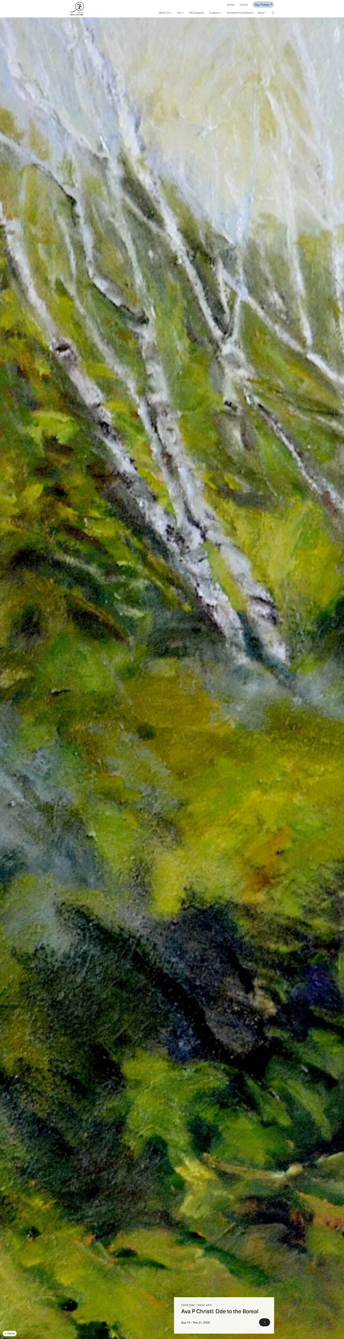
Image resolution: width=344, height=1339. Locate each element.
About (261, 12)
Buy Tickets (262, 4)
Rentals (231, 4)
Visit (179, 12)
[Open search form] (273, 13)
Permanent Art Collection (240, 12)
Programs (214, 12)
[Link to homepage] (77, 8)
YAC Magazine (196, 12)
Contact (244, 4)
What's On (164, 12)
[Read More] (224, 1315)
